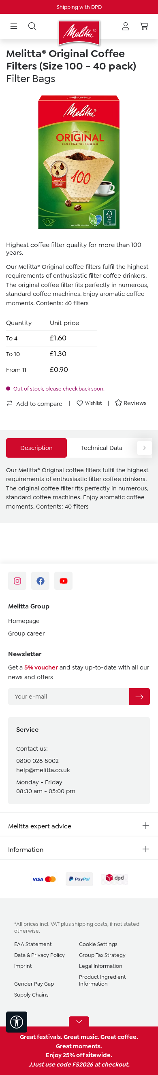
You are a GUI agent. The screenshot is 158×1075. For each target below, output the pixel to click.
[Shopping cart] (144, 26)
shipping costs (89, 924)
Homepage (24, 621)
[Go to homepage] (79, 33)
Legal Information (100, 966)
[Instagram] (17, 581)
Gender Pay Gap (34, 983)
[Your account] (125, 26)
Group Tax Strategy (102, 955)
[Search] (32, 26)
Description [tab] (36, 448)
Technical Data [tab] (101, 448)
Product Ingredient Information (102, 980)
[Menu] (13, 26)
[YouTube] (63, 581)
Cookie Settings (98, 944)
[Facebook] (40, 581)
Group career (26, 633)
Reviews (135, 403)
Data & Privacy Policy (39, 955)
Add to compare (38, 404)
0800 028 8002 (37, 761)
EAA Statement (33, 944)
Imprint (23, 966)
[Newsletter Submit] (139, 696)
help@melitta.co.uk (43, 770)
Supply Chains (31, 994)
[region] (79, 162)
